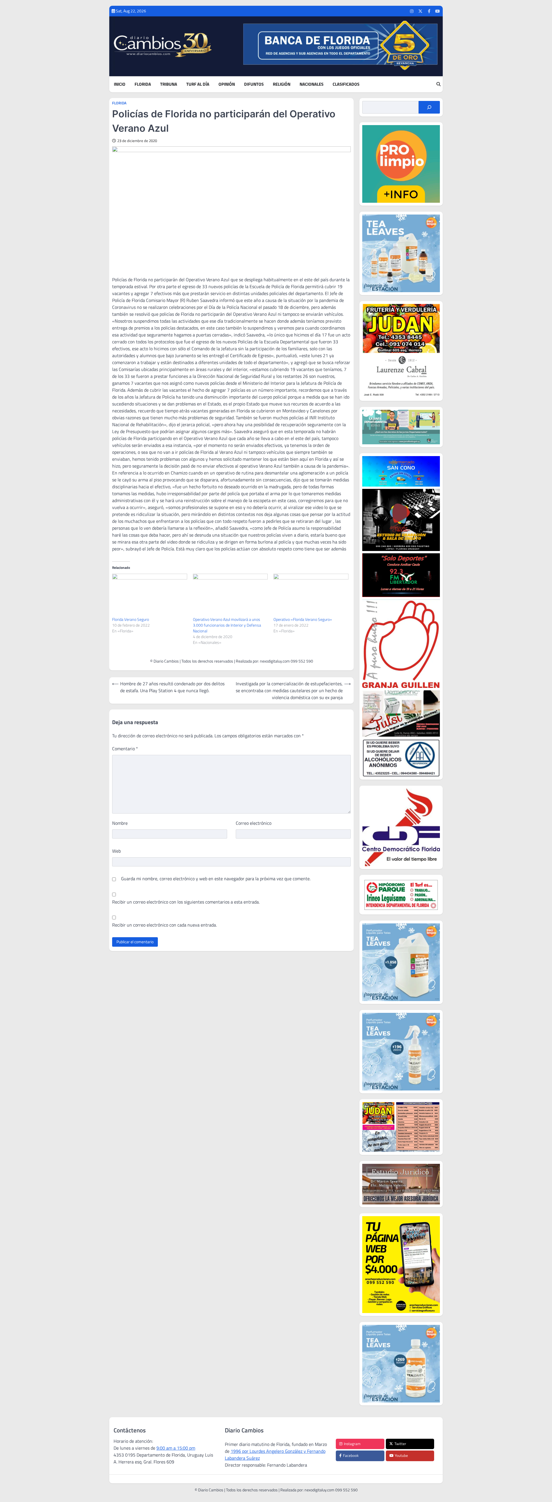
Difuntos (254, 84)
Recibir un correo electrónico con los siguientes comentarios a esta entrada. (186, 901)
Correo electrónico (253, 823)
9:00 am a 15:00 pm (175, 1447)
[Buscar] (429, 107)
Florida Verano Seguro (130, 619)
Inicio (119, 84)
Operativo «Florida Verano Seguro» (302, 619)
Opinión (226, 84)
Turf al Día (197, 84)
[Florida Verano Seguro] (149, 595)
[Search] (438, 84)
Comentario (125, 748)
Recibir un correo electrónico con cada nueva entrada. (164, 924)
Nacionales (311, 84)
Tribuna (168, 84)
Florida (143, 84)
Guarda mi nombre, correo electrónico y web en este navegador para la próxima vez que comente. (215, 878)
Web (116, 850)
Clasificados (346, 84)
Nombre (120, 823)
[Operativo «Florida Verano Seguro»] (310, 595)
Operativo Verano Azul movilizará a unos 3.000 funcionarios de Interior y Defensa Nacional (227, 625)
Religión (281, 84)
